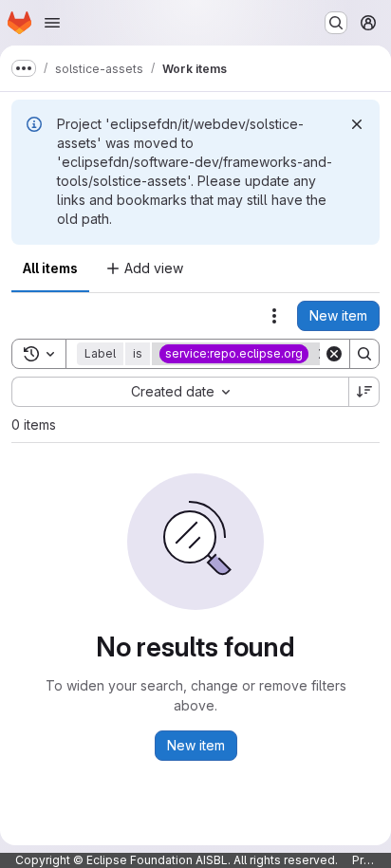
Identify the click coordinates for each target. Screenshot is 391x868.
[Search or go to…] (336, 22)
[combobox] (179, 392)
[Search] (364, 354)
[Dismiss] (356, 124)
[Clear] (334, 353)
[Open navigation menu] (52, 23)
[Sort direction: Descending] (364, 392)
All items (50, 268)
